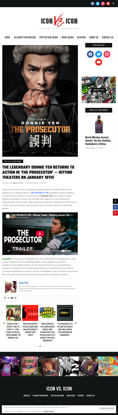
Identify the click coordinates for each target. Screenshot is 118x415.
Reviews (81, 37)
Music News (68, 37)
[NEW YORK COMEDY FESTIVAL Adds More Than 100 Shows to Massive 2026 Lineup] (14, 306)
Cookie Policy (48, 411)
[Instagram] (15, 298)
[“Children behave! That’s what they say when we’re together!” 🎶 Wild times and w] (49, 366)
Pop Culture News (48, 37)
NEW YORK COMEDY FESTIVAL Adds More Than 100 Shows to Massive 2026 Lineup (14, 329)
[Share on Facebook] (115, 207)
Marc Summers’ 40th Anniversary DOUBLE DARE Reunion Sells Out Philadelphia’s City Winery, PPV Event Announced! (31, 332)
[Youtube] (12, 298)
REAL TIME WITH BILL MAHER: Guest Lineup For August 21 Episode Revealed (66, 328)
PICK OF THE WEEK (98, 110)
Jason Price (18, 183)
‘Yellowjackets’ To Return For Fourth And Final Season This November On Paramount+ (48, 329)
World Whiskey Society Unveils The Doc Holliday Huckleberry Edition (98, 140)
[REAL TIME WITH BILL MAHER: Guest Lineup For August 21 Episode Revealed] (66, 306)
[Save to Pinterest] (115, 213)
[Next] (76, 323)
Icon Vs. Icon (59, 388)
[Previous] (4, 323)
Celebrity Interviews (25, 37)
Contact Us (107, 37)
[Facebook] (5, 298)
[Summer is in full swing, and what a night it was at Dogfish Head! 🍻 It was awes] (29, 366)
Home (7, 37)
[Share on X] (115, 201)
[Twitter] (8, 298)
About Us (93, 37)
